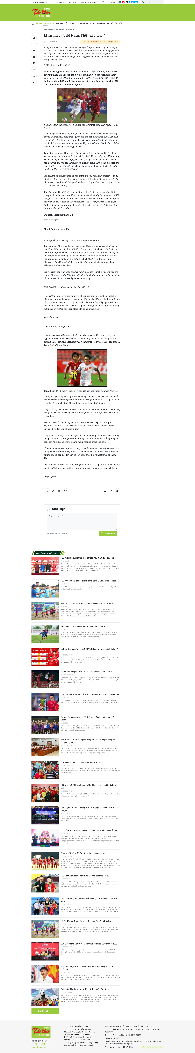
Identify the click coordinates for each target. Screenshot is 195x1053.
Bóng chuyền (86, 23)
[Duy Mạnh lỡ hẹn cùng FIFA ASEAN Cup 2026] (45, 770)
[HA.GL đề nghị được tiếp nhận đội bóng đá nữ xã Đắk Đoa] (45, 929)
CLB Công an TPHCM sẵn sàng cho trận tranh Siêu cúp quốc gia (89, 830)
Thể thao (48, 29)
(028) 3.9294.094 (38, 1044)
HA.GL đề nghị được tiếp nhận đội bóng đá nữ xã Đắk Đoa (86, 921)
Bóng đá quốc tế (63, 23)
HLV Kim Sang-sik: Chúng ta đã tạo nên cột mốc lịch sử (85, 876)
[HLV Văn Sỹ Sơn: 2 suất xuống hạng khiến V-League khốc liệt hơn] (45, 588)
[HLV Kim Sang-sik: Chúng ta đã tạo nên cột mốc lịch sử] (45, 883)
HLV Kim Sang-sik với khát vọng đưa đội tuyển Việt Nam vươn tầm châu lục (90, 967)
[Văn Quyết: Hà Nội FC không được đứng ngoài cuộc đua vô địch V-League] (45, 815)
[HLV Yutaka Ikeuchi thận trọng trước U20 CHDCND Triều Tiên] (45, 566)
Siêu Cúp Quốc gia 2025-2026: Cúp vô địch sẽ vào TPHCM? (87, 671)
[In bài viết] (34, 63)
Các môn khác (99, 23)
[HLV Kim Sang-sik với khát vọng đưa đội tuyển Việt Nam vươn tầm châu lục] (45, 974)
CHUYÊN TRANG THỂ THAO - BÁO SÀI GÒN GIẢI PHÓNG (41, 13)
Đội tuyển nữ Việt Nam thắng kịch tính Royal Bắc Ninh (84, 626)
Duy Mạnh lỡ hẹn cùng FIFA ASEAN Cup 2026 (80, 762)
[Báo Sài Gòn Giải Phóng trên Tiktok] (127, 2)
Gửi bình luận (109, 533)
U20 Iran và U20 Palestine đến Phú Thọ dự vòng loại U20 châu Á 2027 (89, 786)
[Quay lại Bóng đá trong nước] (34, 82)
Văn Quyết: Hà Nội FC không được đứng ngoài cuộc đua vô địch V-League (90, 809)
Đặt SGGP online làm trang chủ (152, 1047)
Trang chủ (33, 23)
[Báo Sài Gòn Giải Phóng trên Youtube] (123, 2)
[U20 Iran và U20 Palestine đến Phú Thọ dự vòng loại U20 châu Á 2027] (45, 793)
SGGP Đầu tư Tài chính (88, 2)
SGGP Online (59, 2)
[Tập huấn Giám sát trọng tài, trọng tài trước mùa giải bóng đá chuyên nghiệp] (45, 747)
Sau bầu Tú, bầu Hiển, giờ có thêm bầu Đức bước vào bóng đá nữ (89, 603)
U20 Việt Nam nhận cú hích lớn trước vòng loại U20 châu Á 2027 (89, 944)
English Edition (72, 2)
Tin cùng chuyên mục (47, 553)
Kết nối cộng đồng (115, 23)
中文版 (101, 2)
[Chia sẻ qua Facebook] (34, 44)
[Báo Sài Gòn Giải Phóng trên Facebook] (119, 2)
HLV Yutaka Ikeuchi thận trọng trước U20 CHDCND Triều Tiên (87, 558)
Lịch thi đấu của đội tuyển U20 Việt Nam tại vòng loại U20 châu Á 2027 (89, 650)
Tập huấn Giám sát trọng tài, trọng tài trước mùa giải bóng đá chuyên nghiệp (88, 741)
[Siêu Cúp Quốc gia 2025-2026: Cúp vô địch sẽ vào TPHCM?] (45, 679)
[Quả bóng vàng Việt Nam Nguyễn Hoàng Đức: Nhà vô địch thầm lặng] (45, 906)
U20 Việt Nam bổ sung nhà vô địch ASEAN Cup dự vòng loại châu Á (90, 694)
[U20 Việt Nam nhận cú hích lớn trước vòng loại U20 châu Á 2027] (45, 951)
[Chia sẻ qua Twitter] (34, 50)
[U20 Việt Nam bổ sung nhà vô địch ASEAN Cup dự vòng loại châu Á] (45, 702)
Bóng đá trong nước (45, 23)
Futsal (75, 23)
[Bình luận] (34, 75)
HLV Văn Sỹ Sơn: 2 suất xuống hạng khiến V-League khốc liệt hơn (90, 581)
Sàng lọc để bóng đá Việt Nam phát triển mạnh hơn (83, 853)
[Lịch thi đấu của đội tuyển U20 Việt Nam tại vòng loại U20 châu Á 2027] (45, 657)
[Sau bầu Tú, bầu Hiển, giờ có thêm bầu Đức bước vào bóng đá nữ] (45, 611)
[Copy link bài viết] (34, 69)
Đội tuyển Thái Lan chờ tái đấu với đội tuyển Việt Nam (85, 989)
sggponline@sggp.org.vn (41, 1047)
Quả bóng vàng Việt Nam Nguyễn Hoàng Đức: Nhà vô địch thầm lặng (89, 899)
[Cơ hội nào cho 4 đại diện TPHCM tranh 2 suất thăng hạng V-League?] (45, 725)
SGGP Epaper (111, 2)
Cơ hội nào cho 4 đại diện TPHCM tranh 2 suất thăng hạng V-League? (88, 718)
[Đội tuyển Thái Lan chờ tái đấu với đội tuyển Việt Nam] (45, 997)
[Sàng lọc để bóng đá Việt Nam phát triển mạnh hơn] (45, 861)
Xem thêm (43, 1011)
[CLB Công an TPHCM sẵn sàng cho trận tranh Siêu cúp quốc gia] (45, 838)
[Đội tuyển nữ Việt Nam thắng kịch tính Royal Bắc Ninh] (45, 634)
